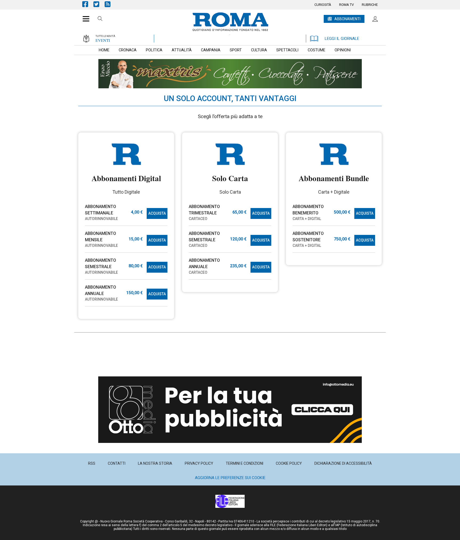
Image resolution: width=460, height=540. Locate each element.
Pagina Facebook (87, 4)
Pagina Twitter (99, 4)
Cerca (100, 19)
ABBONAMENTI (347, 19)
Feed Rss (110, 4)
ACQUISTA (157, 213)
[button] (84, 16)
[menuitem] (322, 5)
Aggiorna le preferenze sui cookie (230, 477)
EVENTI (103, 40)
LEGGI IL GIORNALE (342, 38)
